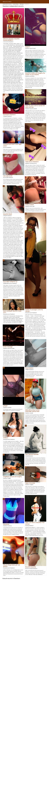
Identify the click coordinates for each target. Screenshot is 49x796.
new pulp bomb (7, 176)
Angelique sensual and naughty (12, 476)
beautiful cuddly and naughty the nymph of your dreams (35, 73)
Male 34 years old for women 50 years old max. (35, 106)
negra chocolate (30, 483)
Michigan (22, 4)
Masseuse (6, 524)
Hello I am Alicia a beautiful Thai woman (34, 523)
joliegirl (5, 405)
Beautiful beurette (30, 567)
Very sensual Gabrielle (31, 454)
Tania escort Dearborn (32, 161)
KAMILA (5, 438)
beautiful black (7, 214)
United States (16, 4)
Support (27, 46)
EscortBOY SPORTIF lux (10, 281)
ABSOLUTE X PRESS (7, 1)
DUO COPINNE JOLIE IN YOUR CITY (12, 311)
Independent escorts (7, 4)
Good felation (29, 368)
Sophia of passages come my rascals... (34, 310)
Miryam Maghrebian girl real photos (11, 565)
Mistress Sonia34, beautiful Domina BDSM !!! (11, 39)
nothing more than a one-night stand (12, 145)
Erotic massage (7, 347)
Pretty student (29, 204)
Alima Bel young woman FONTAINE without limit (32, 410)
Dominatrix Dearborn (9, 114)
